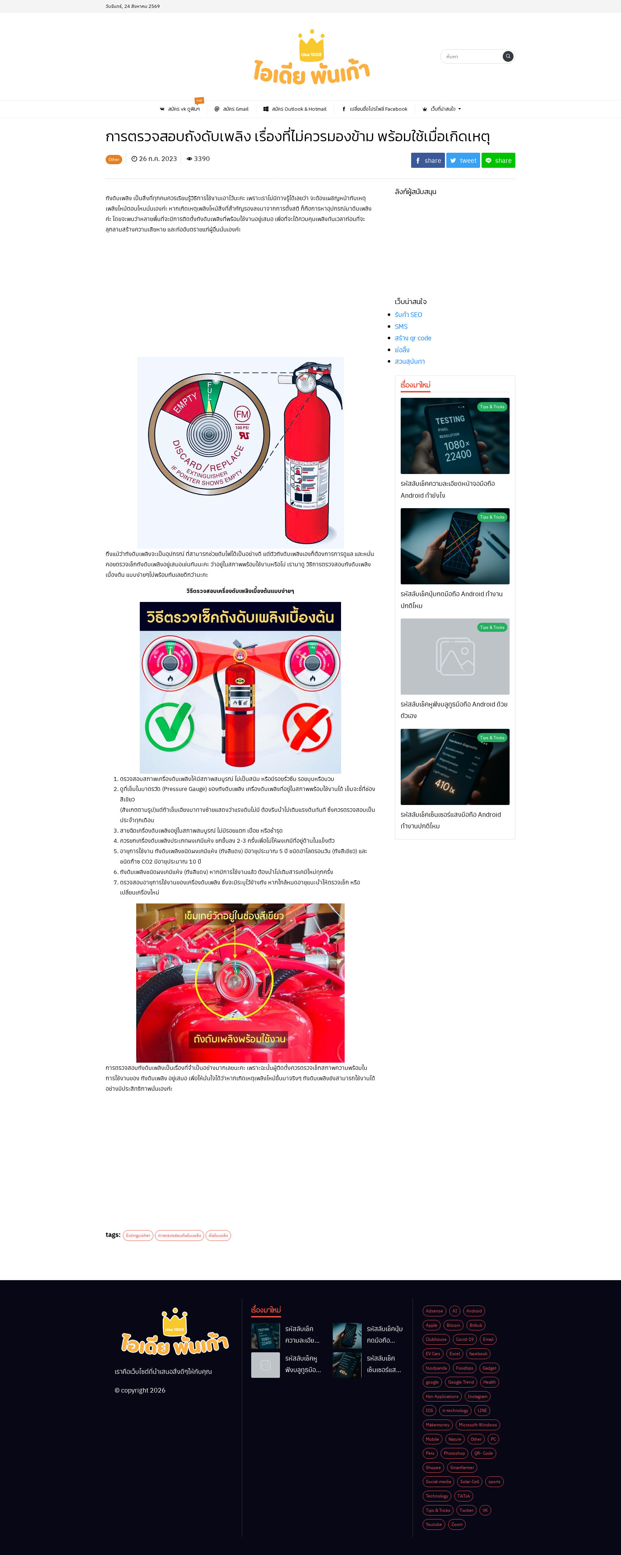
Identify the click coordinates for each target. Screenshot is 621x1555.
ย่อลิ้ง (402, 349)
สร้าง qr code (413, 337)
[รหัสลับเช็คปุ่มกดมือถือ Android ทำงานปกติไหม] (455, 546)
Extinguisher (138, 1235)
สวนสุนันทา (410, 360)
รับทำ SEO (408, 314)
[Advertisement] (240, 290)
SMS (401, 326)
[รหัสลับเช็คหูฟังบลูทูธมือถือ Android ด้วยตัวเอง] (455, 656)
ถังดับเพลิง (218, 1235)
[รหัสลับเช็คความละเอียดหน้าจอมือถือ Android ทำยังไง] (455, 436)
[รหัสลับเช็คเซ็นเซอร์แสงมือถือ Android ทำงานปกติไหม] (455, 767)
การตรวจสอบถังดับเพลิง (179, 1235)
